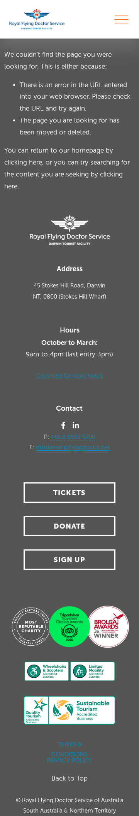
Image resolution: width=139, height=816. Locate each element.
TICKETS (69, 493)
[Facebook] (63, 425)
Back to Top (69, 778)
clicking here (23, 162)
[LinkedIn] (76, 425)
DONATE (70, 526)
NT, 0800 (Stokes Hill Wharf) (69, 297)
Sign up (70, 560)
